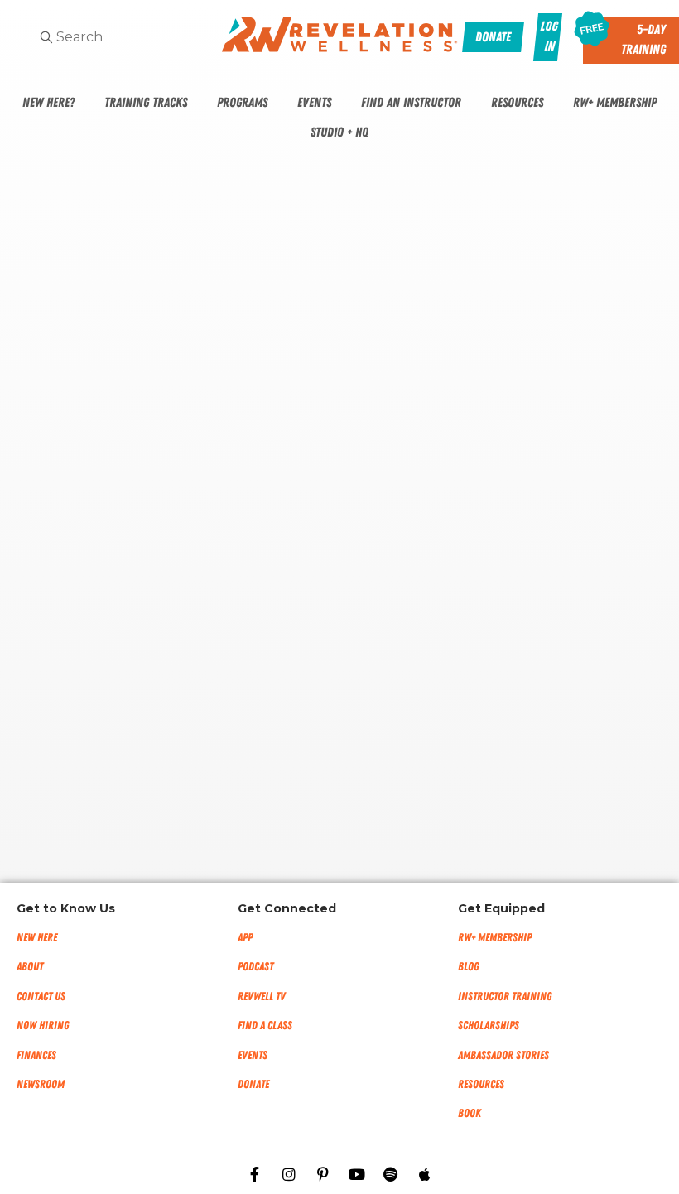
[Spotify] (391, 1174)
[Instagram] (289, 1174)
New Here (37, 938)
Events (314, 102)
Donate (253, 1084)
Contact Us (41, 996)
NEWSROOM (41, 1084)
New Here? (48, 102)
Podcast (255, 967)
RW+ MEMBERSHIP (495, 938)
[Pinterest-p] (323, 1174)
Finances (36, 1055)
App (245, 938)
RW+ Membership (615, 102)
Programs (242, 102)
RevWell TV (262, 996)
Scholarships (488, 1025)
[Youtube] (357, 1174)
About (30, 967)
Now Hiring (43, 1025)
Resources (517, 102)
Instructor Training (504, 996)
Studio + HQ (339, 132)
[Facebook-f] (255, 1174)
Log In (548, 36)
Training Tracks (145, 102)
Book (469, 1113)
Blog (468, 967)
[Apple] (425, 1174)
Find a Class (265, 1025)
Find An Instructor (411, 102)
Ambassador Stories (503, 1055)
